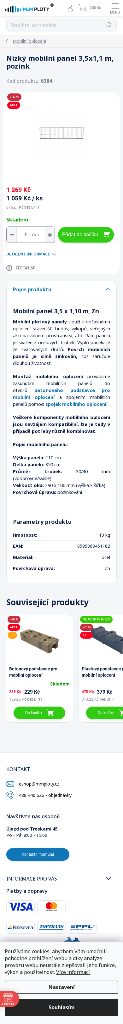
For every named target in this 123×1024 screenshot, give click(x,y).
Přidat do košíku (80, 235)
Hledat (108, 25)
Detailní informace (28, 254)
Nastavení (62, 987)
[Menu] (115, 8)
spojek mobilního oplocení (75, 404)
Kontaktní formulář (38, 854)
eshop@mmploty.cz (39, 784)
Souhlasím (62, 1007)
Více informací (73, 972)
